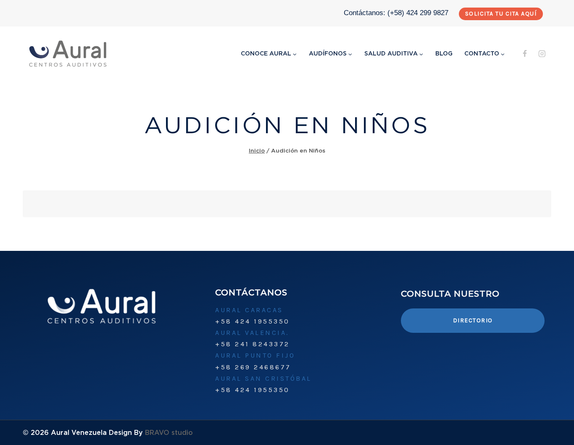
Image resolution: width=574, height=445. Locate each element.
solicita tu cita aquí (501, 13)
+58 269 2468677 (253, 367)
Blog (444, 53)
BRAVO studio (169, 433)
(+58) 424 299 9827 (417, 13)
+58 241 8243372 (252, 344)
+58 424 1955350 (252, 321)
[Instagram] (542, 53)
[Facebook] (525, 53)
